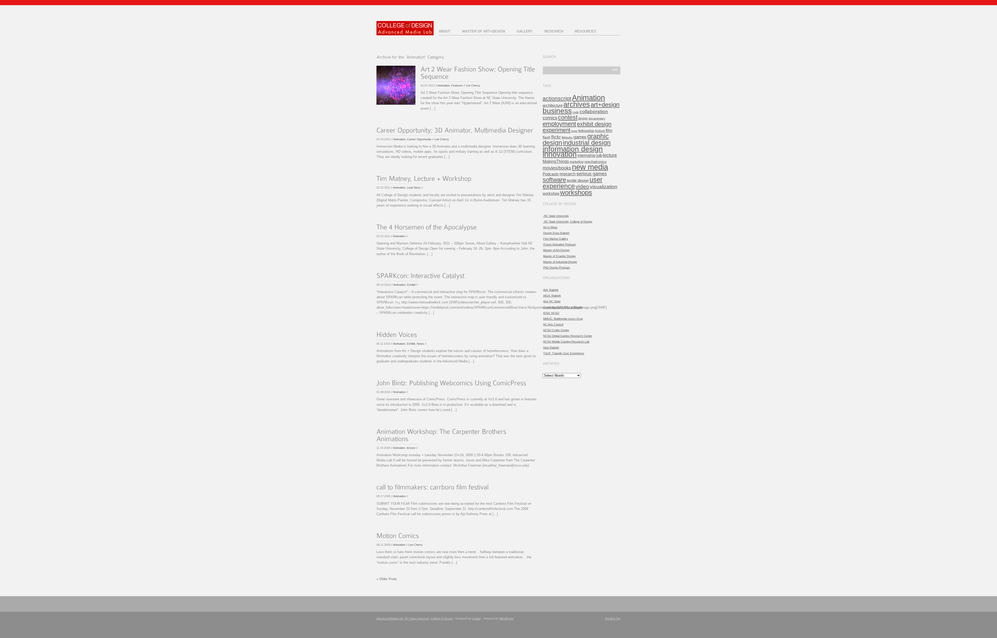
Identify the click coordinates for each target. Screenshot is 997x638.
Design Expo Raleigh (556, 233)
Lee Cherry (473, 85)
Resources (585, 31)
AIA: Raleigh (550, 289)
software (554, 179)
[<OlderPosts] (386, 578)
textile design (578, 180)
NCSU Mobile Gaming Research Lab (566, 341)
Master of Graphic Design (559, 256)
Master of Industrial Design (560, 261)
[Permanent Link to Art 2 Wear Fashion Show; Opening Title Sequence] (479, 74)
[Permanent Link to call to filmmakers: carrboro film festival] (432, 488)
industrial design (587, 142)
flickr (556, 137)
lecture (411, 447)
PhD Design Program (556, 267)
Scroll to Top (613, 618)
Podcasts (551, 174)
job (599, 155)
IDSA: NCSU (551, 313)
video (582, 186)
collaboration (594, 111)
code (575, 112)
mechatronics (595, 162)
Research (553, 31)
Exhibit (411, 284)
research (568, 174)
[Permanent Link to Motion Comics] (397, 536)
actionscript (557, 98)
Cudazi (476, 618)
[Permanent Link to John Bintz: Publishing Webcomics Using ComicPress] (451, 384)
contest (567, 117)
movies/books (557, 168)
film (609, 130)
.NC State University (556, 215)
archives (576, 104)
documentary (597, 118)
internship (586, 155)
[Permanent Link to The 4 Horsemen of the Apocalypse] (426, 228)
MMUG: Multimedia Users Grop (563, 318)
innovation (560, 154)
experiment (556, 130)
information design (573, 149)
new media (590, 167)
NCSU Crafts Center (556, 330)
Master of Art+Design (483, 31)
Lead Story (414, 187)
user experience (572, 183)
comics (550, 118)
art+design (605, 104)
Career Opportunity (419, 139)
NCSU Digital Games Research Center (567, 335)
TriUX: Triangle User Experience (563, 353)
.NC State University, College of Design (567, 221)
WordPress (506, 618)
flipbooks (567, 137)
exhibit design (594, 124)
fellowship (586, 131)
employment (559, 124)
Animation (443, 85)
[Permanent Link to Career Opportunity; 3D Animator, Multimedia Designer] (454, 131)
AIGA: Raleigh (552, 295)
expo (574, 130)
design (583, 118)
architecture (553, 105)
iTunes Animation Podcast (559, 244)
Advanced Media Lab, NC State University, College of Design (414, 618)
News (420, 343)
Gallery (525, 31)
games (580, 137)
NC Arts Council (553, 324)
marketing (577, 162)
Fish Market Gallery (555, 238)
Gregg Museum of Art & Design (562, 307)
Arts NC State (552, 301)
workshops (576, 192)
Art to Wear (550, 227)
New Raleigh (551, 347)
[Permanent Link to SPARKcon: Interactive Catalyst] (420, 276)
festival (600, 131)
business (557, 111)
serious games (591, 173)
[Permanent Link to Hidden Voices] (396, 335)
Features (457, 85)
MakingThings (556, 161)
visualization (603, 186)
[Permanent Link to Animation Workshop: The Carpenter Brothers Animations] (442, 436)
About (444, 31)
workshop (551, 193)
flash (546, 137)
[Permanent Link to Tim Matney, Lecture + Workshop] (423, 179)
